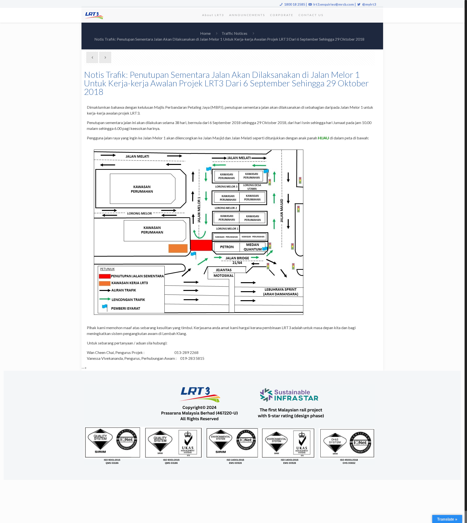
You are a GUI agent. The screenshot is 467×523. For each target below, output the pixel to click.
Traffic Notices (234, 33)
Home (205, 33)
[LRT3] (95, 15)
